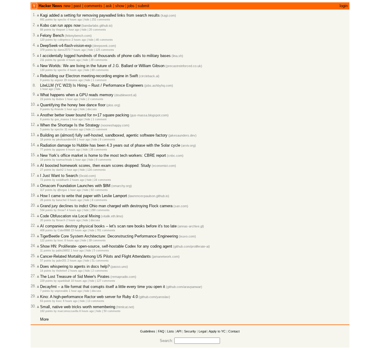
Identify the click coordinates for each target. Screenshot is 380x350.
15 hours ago (79, 230)
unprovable (61, 290)
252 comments (101, 19)
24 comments (102, 179)
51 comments (100, 260)
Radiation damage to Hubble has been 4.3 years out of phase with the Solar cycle (110, 145)
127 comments (106, 280)
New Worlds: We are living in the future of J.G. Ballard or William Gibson (102, 66)
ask (109, 6)
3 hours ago (74, 200)
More (44, 319)
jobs (130, 6)
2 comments (95, 99)
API (178, 331)
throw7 (62, 210)
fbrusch (60, 220)
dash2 (60, 169)
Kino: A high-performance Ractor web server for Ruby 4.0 (89, 296)
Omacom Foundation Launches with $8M (75, 185)
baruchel (61, 200)
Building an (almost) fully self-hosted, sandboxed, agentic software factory (103, 135)
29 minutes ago (73, 80)
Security (190, 331)
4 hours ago (74, 19)
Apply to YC (217, 331)
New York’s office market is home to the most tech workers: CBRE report (103, 155)
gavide (61, 59)
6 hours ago (71, 240)
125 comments (105, 49)
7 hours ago (78, 49)
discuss (92, 109)
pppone (60, 149)
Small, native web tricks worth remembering (77, 307)
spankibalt (64, 280)
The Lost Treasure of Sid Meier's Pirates (75, 276)
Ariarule (59, 109)
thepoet (60, 29)
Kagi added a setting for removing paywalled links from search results (100, 15)
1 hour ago (72, 29)
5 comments (101, 250)
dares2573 (64, 49)
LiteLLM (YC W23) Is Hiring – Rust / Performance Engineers (91, 85)
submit (143, 6)
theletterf (61, 270)
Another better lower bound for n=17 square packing (84, 115)
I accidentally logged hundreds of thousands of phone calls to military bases (105, 55)
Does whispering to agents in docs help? (75, 266)
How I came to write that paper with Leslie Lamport (83, 196)
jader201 (61, 260)
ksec (61, 240)
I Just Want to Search (59, 175)
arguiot (59, 80)
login (344, 6)
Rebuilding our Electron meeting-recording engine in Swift (89, 76)
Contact (234, 331)
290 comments (100, 210)
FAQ (161, 331)
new (67, 6)
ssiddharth (62, 179)
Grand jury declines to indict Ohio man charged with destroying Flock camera (106, 206)
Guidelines (147, 331)
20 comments (97, 29)
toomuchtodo (64, 159)
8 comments (107, 139)
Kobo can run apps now (60, 25)
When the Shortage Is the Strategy (70, 125)
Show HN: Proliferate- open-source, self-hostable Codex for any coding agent (106, 246)
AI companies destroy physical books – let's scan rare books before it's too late (108, 226)
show (119, 6)
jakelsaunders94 (66, 139)
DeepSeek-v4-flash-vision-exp (65, 45)
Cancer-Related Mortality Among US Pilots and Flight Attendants (95, 256)
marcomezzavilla (68, 311)
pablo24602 (63, 250)
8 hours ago (86, 311)
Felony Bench (52, 35)
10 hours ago (79, 280)
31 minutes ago (73, 129)
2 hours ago (79, 39)
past (77, 6)
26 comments (98, 149)
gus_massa (62, 119)
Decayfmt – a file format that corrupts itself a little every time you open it (102, 286)
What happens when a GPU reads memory (76, 95)
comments (93, 6)
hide (86, 19)
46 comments (104, 39)
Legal (202, 331)
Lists (170, 331)
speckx (62, 19)
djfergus (62, 190)
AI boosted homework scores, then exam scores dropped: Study (95, 165)
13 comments (95, 301)
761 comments (106, 230)
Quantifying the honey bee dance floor (72, 105)
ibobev (60, 99)
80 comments (100, 70)
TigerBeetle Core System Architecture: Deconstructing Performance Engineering (109, 236)
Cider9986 (64, 230)
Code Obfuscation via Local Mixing (70, 216)
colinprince (64, 39)
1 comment (100, 80)
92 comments (99, 190)
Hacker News (50, 6)
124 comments (96, 169)
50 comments (112, 311)
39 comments (97, 240)
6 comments (103, 159)
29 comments (99, 59)
